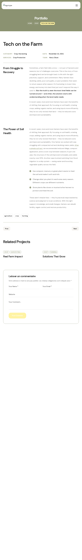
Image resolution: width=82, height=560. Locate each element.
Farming (53, 252)
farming (25, 216)
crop (17, 216)
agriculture (8, 216)
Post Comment (17, 316)
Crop (36, 23)
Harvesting (15, 252)
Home (30, 23)
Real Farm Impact (13, 256)
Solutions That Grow (54, 256)
